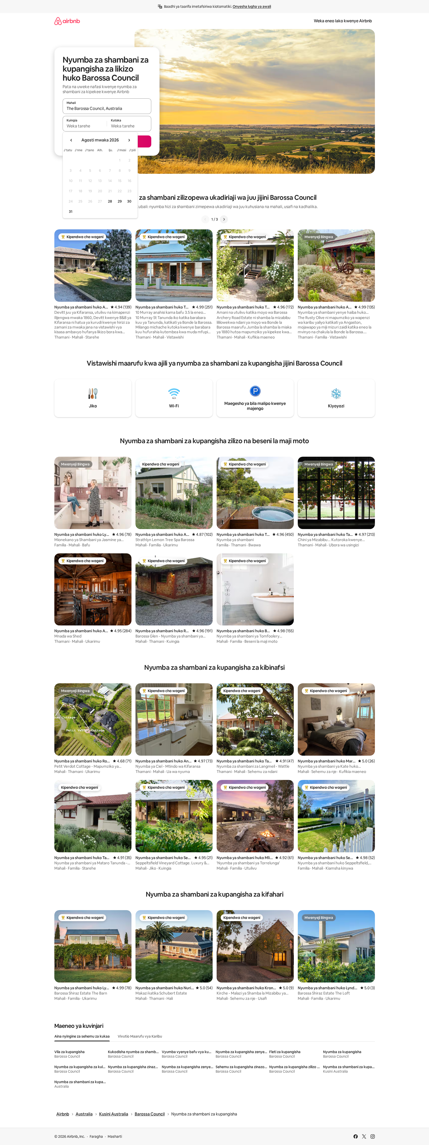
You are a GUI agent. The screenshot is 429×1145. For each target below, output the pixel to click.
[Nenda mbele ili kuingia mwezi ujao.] (128, 140)
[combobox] (107, 108)
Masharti (115, 1136)
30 (129, 201)
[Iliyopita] (205, 219)
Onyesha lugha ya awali (252, 6)
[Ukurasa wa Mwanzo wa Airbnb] (67, 21)
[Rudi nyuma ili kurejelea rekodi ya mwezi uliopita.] (71, 140)
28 (110, 201)
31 (70, 211)
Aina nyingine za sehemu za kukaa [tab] (82, 1036)
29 (120, 201)
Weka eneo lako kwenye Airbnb (343, 21)
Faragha (96, 1136)
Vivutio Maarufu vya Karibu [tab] (140, 1036)
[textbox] (85, 126)
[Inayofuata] (224, 219)
